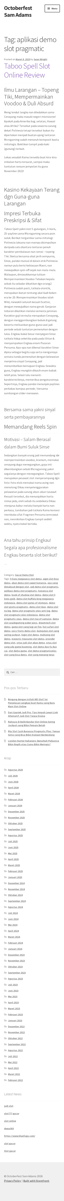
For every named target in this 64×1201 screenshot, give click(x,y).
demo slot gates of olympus (32, 602)
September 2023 (17, 972)
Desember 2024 (16, 883)
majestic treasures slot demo (28, 638)
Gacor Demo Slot (24, 575)
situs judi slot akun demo (31, 642)
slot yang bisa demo (15, 654)
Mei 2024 (12, 924)
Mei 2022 (12, 1062)
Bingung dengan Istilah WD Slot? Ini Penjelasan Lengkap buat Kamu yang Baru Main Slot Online (31, 703)
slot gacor (9, 1143)
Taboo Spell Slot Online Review (27, 70)
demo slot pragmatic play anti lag (31, 610)
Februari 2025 (15, 871)
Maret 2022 (14, 1074)
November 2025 (16, 817)
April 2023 (13, 1002)
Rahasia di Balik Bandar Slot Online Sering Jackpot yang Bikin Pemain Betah (31, 723)
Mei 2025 (12, 853)
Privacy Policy (12, 1180)
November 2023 (16, 960)
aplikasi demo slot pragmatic (20, 590)
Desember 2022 (16, 1026)
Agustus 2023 (15, 978)
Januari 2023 (15, 1020)
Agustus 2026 (15, 769)
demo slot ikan (37, 606)
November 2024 (16, 889)
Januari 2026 (15, 805)
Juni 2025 (13, 847)
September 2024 (17, 901)
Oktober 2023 (15, 966)
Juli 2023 (13, 984)
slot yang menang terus (41, 654)
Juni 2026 (13, 781)
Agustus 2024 (15, 907)
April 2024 (13, 930)
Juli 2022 (13, 1056)
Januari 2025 (15, 877)
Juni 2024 (13, 919)
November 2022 (16, 1032)
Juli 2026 (13, 775)
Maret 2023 (14, 1008)
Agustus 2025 (15, 835)
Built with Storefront (36, 1180)
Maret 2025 (14, 865)
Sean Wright (40, 59)
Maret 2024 (14, 936)
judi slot (8, 1105)
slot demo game (18, 650)
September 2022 (17, 1044)
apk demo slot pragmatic (44, 586)
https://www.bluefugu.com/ (19, 1135)
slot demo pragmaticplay (42, 650)
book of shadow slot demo (26, 594)
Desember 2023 (16, 954)
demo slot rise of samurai (37, 618)
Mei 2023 (12, 996)
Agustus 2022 (15, 1050)
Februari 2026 (15, 799)
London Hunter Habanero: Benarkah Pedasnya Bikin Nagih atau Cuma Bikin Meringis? (33, 742)
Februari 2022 (15, 1080)
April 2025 (13, 859)
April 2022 (13, 1068)
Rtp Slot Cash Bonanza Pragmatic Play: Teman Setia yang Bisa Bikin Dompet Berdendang (34, 733)
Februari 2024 (15, 942)
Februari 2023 (15, 1014)
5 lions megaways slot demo (26, 578)
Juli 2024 (13, 913)
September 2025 (17, 829)
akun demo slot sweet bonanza (29, 582)
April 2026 (13, 787)
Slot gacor (10, 1150)
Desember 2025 (16, 811)
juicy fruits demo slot (24, 630)
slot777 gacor (11, 1113)
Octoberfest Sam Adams (18, 11)
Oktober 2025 (15, 823)
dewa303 (9, 1128)
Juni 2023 (13, 990)
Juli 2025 (13, 841)
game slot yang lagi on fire (26, 626)
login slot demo (30, 634)
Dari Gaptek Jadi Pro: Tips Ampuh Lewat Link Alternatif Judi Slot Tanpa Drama (33, 714)
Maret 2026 (14, 793)
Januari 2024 (15, 948)
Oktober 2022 (15, 1038)
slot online (10, 1120)
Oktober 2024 (15, 895)
